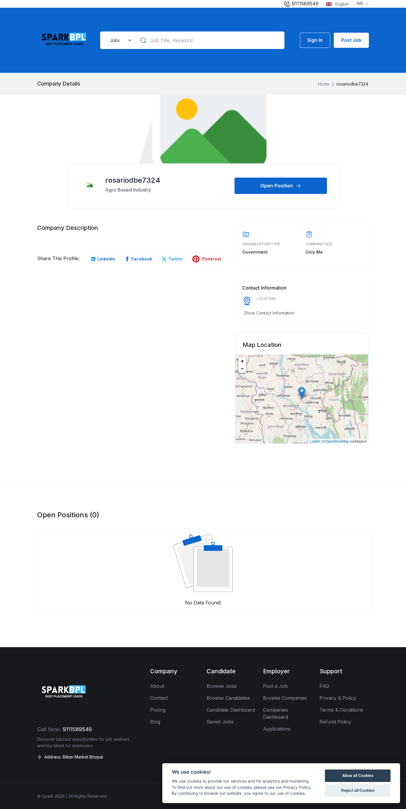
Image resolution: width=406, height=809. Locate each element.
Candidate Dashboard (231, 710)
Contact (159, 698)
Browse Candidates (228, 698)
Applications (277, 729)
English (341, 4)
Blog (155, 722)
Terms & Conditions (341, 710)
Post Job (351, 40)
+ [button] (242, 361)
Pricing (158, 710)
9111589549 (304, 4)
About (157, 686)
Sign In (315, 40)
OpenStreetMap (337, 441)
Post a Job (275, 686)
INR (360, 3)
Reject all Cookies (357, 790)
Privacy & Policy (338, 698)
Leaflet (315, 441)
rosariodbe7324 (132, 180)
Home (324, 83)
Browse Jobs (222, 686)
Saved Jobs (220, 722)
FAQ (324, 686)
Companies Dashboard (275, 713)
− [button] (242, 369)
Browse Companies (285, 698)
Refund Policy (335, 722)
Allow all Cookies (357, 775)
